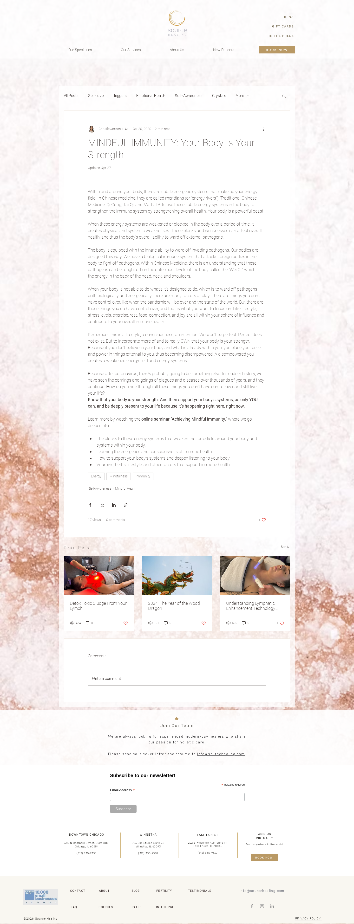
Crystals (219, 95)
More (240, 95)
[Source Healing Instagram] (262, 906)
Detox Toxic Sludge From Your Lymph (98, 606)
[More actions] (263, 129)
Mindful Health (125, 488)
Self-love (96, 95)
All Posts (71, 95)
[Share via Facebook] (90, 505)
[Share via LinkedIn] (113, 505)
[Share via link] (125, 505)
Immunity (143, 476)
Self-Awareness (189, 95)
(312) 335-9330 (87, 853)
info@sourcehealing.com (221, 754)
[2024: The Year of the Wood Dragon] (177, 575)
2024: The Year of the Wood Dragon (174, 606)
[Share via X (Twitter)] (102, 505)
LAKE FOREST (207, 835)
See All (285, 547)
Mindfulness (119, 476)
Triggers (120, 95)
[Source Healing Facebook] (252, 906)
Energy (96, 476)
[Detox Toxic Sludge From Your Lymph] (99, 575)
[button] (284, 96)
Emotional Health (150, 95)
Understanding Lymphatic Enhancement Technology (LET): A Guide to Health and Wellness (252, 606)
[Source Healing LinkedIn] (272, 906)
